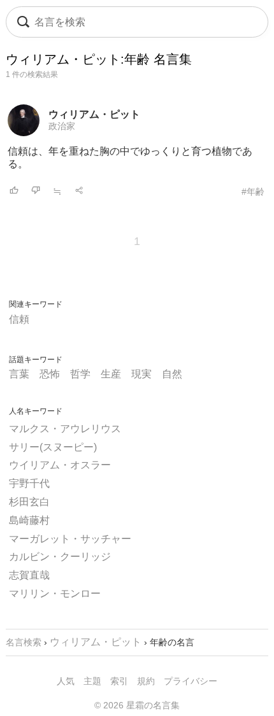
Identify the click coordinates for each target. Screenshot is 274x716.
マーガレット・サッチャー (70, 538)
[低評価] (35, 191)
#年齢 (253, 191)
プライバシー (190, 681)
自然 (172, 374)
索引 (119, 681)
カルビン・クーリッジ (60, 556)
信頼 (19, 319)
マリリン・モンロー (55, 593)
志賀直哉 (29, 575)
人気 (66, 681)
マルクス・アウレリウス (65, 428)
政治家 (61, 126)
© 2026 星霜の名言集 (137, 705)
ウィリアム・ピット (94, 114)
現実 (141, 374)
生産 (111, 374)
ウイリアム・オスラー (60, 465)
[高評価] (14, 191)
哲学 (80, 374)
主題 (92, 681)
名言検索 (23, 642)
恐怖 (50, 374)
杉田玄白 (29, 501)
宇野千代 (29, 483)
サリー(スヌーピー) (53, 447)
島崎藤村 (29, 520)
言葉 (19, 374)
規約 (146, 681)
